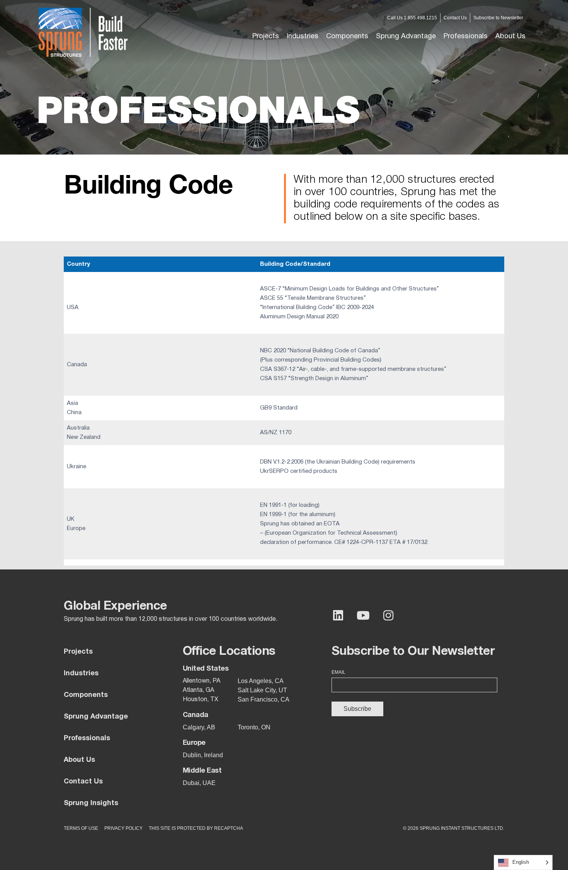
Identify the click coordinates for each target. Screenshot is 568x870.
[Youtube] (363, 615)
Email (338, 672)
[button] (302, 36)
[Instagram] (388, 615)
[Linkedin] (338, 615)
